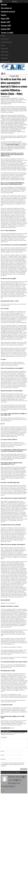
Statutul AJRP (5, 29)
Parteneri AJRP (6, 25)
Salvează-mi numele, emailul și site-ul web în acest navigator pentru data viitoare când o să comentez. (12, 764)
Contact (3, 15)
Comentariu (4, 737)
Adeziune (4, 4)
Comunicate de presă (8, 11)
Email (2, 755)
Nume (3, 751)
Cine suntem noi (6, 8)
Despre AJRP (5, 18)
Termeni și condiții (7, 32)
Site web (3, 759)
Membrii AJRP (5, 22)
